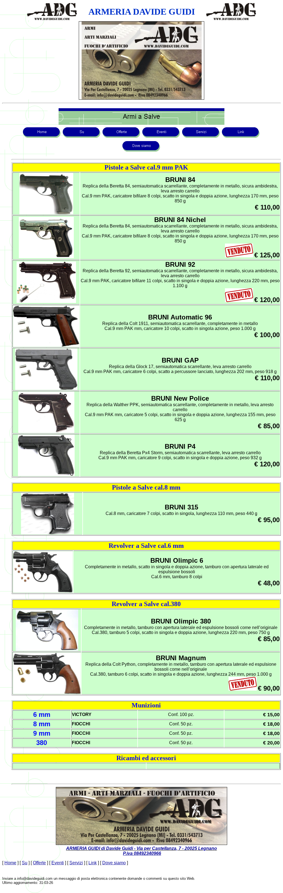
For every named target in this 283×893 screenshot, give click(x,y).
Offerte (39, 862)
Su (24, 862)
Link (92, 862)
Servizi (76, 862)
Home (10, 862)
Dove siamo (114, 862)
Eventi (57, 862)
